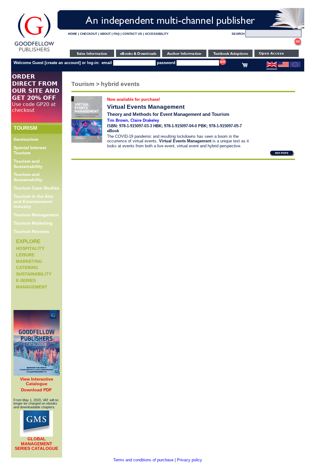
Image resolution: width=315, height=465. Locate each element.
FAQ (117, 33)
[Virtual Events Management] (86, 141)
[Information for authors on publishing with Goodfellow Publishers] (184, 55)
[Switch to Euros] (295, 66)
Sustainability (33, 273)
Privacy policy (189, 460)
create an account (62, 62)
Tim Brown (117, 120)
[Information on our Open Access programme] (276, 55)
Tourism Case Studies (36, 188)
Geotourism (26, 139)
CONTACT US (132, 33)
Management (31, 286)
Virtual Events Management (146, 107)
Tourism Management (36, 214)
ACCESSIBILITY (157, 33)
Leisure (25, 254)
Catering (27, 267)
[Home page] (34, 51)
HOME (72, 33)
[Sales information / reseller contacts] (92, 55)
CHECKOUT (88, 33)
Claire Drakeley (144, 120)
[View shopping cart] (245, 66)
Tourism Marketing (33, 223)
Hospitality (30, 248)
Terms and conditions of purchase (143, 460)
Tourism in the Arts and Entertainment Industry (33, 201)
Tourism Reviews (31, 231)
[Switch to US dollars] (283, 66)
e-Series (26, 280)
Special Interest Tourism (30, 150)
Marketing (29, 261)
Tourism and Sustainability (28, 164)
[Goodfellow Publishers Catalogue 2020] (37, 374)
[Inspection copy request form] (230, 55)
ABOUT (105, 33)
